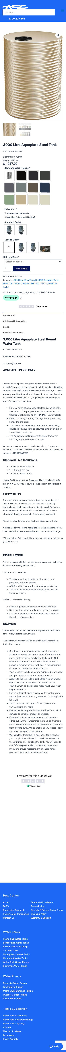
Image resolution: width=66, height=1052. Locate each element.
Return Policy (37, 906)
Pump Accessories (12, 998)
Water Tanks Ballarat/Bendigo (18, 1019)
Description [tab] (9, 315)
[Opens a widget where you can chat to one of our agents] (54, 1046)
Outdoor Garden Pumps (15, 994)
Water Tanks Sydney (13, 1023)
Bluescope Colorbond (12, 283)
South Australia (10, 1039)
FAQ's (6, 906)
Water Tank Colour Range (16, 962)
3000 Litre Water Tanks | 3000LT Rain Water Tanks (36, 280)
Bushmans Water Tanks (15, 966)
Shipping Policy (39, 914)
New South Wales (12, 1031)
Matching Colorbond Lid (20, 217)
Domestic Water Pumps (15, 983)
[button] (58, 35)
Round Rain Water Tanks (15, 938)
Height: (7, 160)
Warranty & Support (41, 917)
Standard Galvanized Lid (17, 213)
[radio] (9, 175)
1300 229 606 (17, 18)
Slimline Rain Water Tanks (16, 942)
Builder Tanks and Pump (15, 946)
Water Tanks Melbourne (15, 1015)
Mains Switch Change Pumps (18, 990)
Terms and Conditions (42, 902)
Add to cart (21, 268)
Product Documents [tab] (13, 332)
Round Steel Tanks (31, 283)
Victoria (44, 283)
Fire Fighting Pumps (13, 987)
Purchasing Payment (13, 910)
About (6, 902)
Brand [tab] (6, 327)
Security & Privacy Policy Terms (47, 910)
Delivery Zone (11, 257)
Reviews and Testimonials (16, 914)
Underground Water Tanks (16, 954)
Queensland (9, 1035)
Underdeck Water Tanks (15, 958)
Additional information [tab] (14, 321)
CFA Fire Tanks (10, 950)
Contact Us (8, 917)
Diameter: (8, 157)
